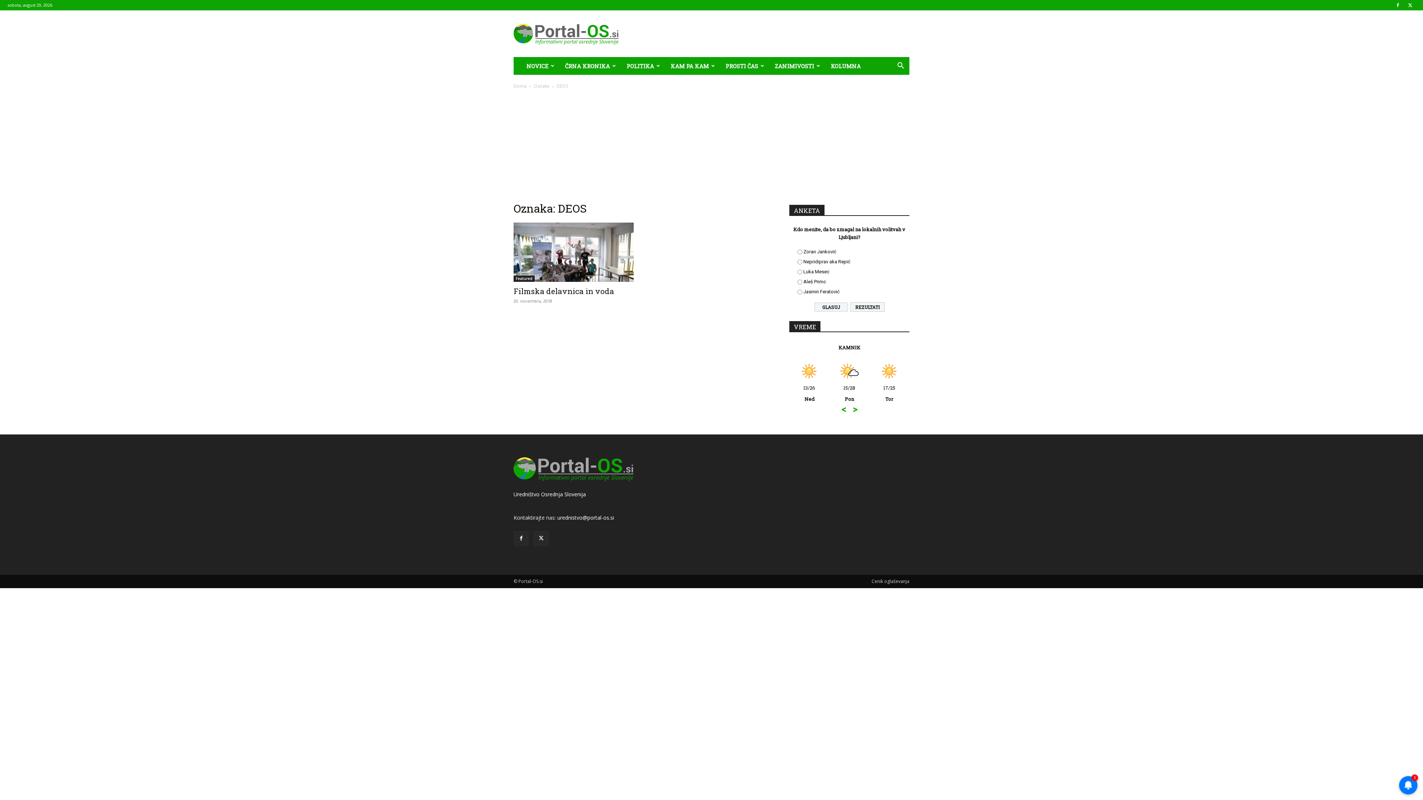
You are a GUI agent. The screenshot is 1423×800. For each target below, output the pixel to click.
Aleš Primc (814, 281)
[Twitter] (1410, 5)
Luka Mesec (816, 271)
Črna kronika (587, 66)
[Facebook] (1397, 5)
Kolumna (846, 66)
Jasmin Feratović (821, 291)
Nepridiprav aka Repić (826, 261)
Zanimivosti (794, 66)
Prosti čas (742, 66)
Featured (524, 278)
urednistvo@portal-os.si (585, 517)
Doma (520, 86)
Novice (537, 66)
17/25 (889, 393)
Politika (640, 66)
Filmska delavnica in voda (564, 291)
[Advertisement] (711, 145)
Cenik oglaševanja (890, 581)
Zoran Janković (819, 251)
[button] (900, 66)
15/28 (849, 393)
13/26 (809, 393)
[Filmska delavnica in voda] (574, 252)
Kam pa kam (690, 66)
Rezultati (867, 307)
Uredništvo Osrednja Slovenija (550, 494)
